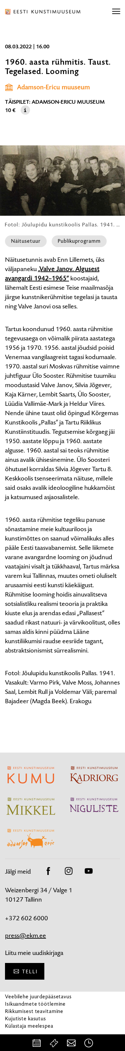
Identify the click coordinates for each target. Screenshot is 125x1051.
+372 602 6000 (26, 918)
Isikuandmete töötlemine (35, 1004)
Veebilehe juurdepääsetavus (38, 996)
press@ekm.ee (25, 935)
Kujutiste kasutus (25, 1018)
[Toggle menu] (116, 12)
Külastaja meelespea (29, 1026)
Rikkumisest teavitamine (34, 1011)
